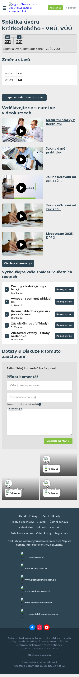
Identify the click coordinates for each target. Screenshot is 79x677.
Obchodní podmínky (39, 655)
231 (8, 41)
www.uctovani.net (34, 557)
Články (33, 516)
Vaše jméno (25, 385)
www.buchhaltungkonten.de (40, 579)
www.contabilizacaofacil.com (41, 614)
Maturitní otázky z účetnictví (60, 122)
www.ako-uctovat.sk (36, 568)
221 (19, 41)
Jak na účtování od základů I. (61, 207)
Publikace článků (22, 533)
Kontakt (55, 527)
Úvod (22, 516)
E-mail (23, 397)
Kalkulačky (26, 527)
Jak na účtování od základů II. (61, 179)
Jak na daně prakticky (55, 150)
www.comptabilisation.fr (38, 602)
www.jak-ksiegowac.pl (37, 591)
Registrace (71, 8)
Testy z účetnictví (22, 521)
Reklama (41, 527)
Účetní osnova (58, 521)
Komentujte (15, 408)
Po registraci (64, 290)
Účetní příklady (50, 516)
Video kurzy (43, 533)
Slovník (41, 521)
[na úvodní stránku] (23, 7)
